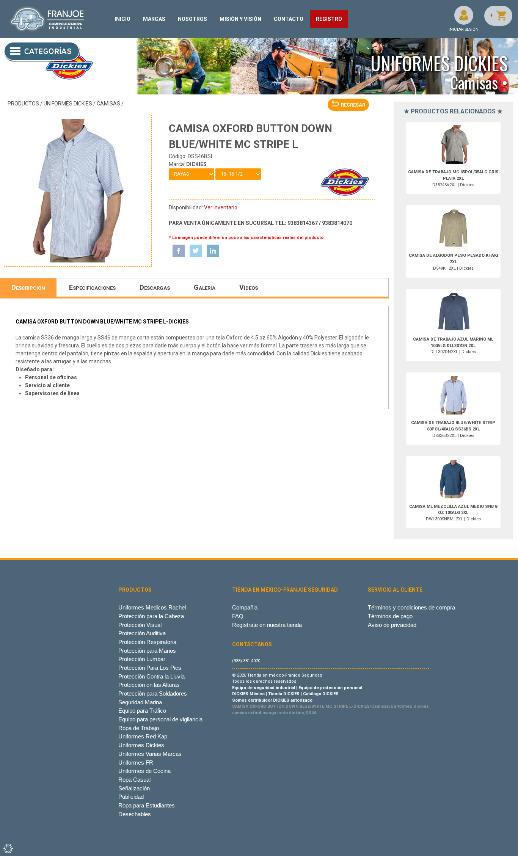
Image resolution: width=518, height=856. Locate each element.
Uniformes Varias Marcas (150, 754)
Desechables (134, 814)
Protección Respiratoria (147, 642)
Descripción (28, 287)
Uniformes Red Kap (142, 736)
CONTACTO (288, 19)
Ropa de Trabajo (138, 728)
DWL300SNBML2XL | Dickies (453, 513)
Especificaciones (92, 287)
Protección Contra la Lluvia (151, 676)
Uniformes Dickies (68, 104)
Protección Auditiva (142, 633)
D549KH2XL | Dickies (453, 262)
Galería (204, 287)
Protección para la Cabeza (151, 616)
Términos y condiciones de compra (411, 607)
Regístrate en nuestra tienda (267, 625)
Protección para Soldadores (152, 693)
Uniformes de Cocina (144, 771)
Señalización (134, 788)
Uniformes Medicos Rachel (152, 607)
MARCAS (154, 19)
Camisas (108, 104)
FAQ (237, 616)
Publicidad (131, 796)
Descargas (155, 287)
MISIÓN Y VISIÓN (240, 19)
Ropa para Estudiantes (146, 805)
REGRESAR (353, 105)
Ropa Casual (134, 779)
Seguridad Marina (140, 702)
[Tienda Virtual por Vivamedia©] (7, 848)
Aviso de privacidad (392, 625)
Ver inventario (220, 207)
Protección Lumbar (141, 659)
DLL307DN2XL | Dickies (453, 346)
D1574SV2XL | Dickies (453, 178)
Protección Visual (140, 625)
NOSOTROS (192, 19)
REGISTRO (329, 19)
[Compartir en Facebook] (179, 251)
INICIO (122, 19)
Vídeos (248, 287)
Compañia (244, 607)
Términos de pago (390, 616)
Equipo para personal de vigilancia (160, 719)
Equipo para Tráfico (142, 710)
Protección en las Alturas (149, 685)
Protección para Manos (147, 650)
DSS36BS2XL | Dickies (453, 429)
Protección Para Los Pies (149, 667)
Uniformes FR (135, 762)
